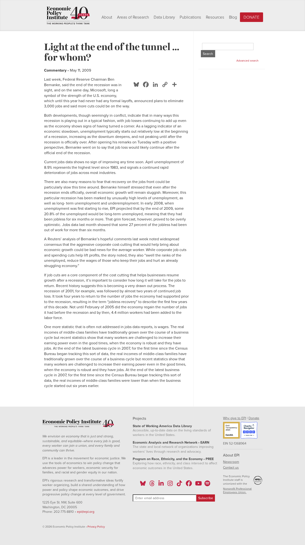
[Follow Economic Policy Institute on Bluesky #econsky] (143, 484)
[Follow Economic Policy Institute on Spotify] (207, 484)
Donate (251, 17)
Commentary (55, 70)
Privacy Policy (96, 526)
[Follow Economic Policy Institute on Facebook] (188, 484)
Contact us (231, 468)
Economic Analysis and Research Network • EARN (171, 442)
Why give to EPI (234, 418)
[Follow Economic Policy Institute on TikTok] (179, 484)
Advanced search (247, 60)
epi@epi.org (85, 512)
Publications (190, 17)
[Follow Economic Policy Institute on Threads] (152, 484)
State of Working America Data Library (162, 426)
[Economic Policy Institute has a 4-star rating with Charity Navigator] (249, 431)
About (107, 17)
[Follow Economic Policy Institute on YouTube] (198, 484)
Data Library (164, 17)
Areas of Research (133, 17)
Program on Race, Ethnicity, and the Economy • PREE (173, 459)
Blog (233, 17)
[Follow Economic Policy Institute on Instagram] (170, 484)
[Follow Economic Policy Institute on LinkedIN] (161, 484)
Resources (215, 17)
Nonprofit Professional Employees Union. (237, 490)
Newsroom (231, 462)
